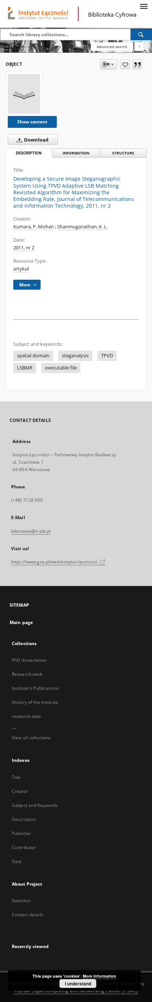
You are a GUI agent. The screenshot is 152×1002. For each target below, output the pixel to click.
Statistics (21, 900)
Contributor (24, 847)
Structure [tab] (123, 153)
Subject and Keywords (35, 805)
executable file (61, 368)
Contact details (27, 914)
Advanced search (112, 46)
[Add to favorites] (125, 64)
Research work (27, 674)
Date (17, 861)
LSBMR (24, 368)
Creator (20, 791)
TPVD (107, 355)
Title (16, 777)
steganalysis (75, 355)
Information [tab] (76, 153)
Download (35, 140)
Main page (21, 622)
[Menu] (143, 6)
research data (26, 716)
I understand (78, 983)
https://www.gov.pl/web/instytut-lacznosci (55, 562)
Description (24, 819)
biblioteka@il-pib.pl (31, 531)
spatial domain (33, 355)
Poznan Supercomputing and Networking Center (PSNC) (76, 991)
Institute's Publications (35, 688)
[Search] (141, 34)
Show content (32, 122)
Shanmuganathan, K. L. (82, 227)
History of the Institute (35, 702)
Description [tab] (29, 153)
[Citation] (137, 64)
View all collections (31, 738)
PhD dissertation (29, 660)
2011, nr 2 (23, 248)
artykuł (21, 269)
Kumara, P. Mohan (33, 227)
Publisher (21, 833)
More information (99, 976)
